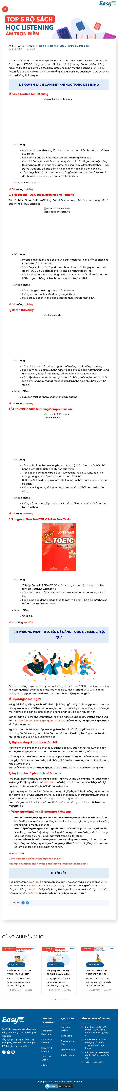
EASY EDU (45, 72)
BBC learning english (41, 721)
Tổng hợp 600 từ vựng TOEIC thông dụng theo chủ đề (59, 973)
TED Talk (23, 721)
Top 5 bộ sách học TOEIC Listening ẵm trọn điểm (64, 46)
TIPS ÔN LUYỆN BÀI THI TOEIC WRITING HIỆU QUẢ (97, 973)
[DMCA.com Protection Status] (59, 1086)
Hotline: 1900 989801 (94, 1062)
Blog (11, 46)
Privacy (45, 1065)
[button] (53, 999)
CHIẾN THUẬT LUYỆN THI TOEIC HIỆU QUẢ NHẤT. (19, 972)
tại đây (29, 189)
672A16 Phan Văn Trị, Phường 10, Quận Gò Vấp (97, 1055)
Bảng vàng (66, 1036)
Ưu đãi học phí (68, 1055)
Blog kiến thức (68, 1050)
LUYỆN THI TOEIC (26, 46)
